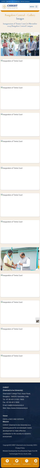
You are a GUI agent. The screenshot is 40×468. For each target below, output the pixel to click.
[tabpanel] (20, 206)
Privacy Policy (20, 448)
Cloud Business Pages (24, 451)
